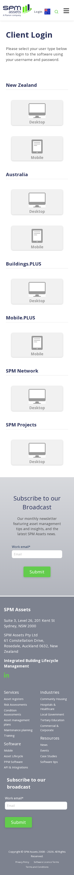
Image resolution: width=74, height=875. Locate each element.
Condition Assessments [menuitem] (12, 712)
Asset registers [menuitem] (13, 699)
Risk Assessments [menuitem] (15, 704)
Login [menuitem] (38, 12)
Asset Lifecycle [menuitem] (13, 756)
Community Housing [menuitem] (53, 699)
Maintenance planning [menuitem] (18, 730)
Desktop (37, 122)
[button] (56, 12)
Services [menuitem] (11, 692)
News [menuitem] (44, 745)
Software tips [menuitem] (49, 762)
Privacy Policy (22, 862)
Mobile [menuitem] (8, 750)
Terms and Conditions (37, 867)
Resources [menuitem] (49, 738)
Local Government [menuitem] (52, 714)
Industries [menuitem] (49, 692)
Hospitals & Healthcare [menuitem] (48, 707)
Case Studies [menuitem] (48, 756)
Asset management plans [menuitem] (17, 722)
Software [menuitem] (12, 743)
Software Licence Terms (46, 862)
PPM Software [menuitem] (13, 762)
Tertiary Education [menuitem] (52, 720)
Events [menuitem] (44, 750)
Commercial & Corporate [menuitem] (49, 728)
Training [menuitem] (9, 735)
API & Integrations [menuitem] (16, 767)
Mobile (37, 157)
